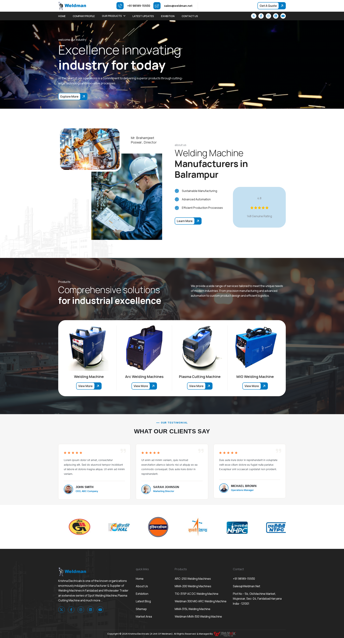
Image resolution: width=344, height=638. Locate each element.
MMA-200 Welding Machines (193, 586)
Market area (144, 616)
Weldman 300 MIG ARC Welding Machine (200, 601)
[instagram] (268, 16)
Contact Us (190, 16)
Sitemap (141, 609)
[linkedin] (275, 16)
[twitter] (253, 16)
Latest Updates (143, 16)
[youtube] (283, 16)
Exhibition (168, 16)
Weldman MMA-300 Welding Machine (198, 616)
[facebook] (261, 16)
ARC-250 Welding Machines (193, 579)
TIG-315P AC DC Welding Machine (196, 594)
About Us (142, 586)
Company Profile (84, 16)
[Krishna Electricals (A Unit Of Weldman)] (72, 6)
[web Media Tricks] (225, 633)
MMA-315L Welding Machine (192, 609)
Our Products (112, 16)
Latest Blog (143, 601)
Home (62, 16)
